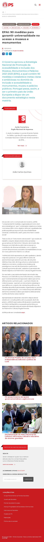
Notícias (35, 24)
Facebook (3, 54)
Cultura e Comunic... (9, 24)
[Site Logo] (8, 5)
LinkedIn (10, 54)
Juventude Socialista (10, 499)
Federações (7, 517)
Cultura (6, 27)
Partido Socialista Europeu (12, 503)
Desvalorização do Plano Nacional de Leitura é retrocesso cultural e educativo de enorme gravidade (22, 436)
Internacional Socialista (11, 510)
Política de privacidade (11, 521)
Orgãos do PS (8, 514)
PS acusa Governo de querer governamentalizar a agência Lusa (19, 398)
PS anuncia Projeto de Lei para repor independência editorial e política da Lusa (20, 359)
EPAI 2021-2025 (16, 27)
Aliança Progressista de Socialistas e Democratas (18, 506)
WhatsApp (21, 470)
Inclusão (26, 27)
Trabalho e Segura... (24, 24)
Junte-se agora (8, 464)
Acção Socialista (18, 50)
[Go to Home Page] (3, 12)
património (35, 27)
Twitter (7, 54)
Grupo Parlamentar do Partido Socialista (16, 495)
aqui (23, 312)
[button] (35, 5)
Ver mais (21, 145)
